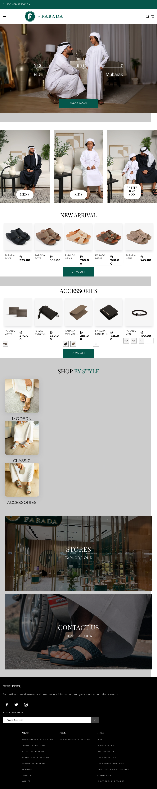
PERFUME (27, 769)
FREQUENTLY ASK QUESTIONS (112, 769)
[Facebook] (7, 705)
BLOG (100, 739)
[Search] (147, 16)
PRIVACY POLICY (105, 745)
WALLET (26, 781)
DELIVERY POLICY (106, 757)
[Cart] (152, 16)
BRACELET (27, 775)
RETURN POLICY (105, 751)
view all (78, 353)
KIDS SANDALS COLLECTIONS (75, 739)
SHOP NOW (78, 103)
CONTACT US (104, 775)
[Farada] (74, 16)
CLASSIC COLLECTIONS (34, 745)
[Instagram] (26, 705)
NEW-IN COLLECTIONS (33, 763)
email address (13, 712)
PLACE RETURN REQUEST (110, 781)
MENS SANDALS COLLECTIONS (37, 739)
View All (78, 272)
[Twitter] (16, 705)
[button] (4, 16)
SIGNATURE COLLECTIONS (35, 757)
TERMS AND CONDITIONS (110, 763)
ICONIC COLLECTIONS (33, 751)
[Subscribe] (95, 720)
